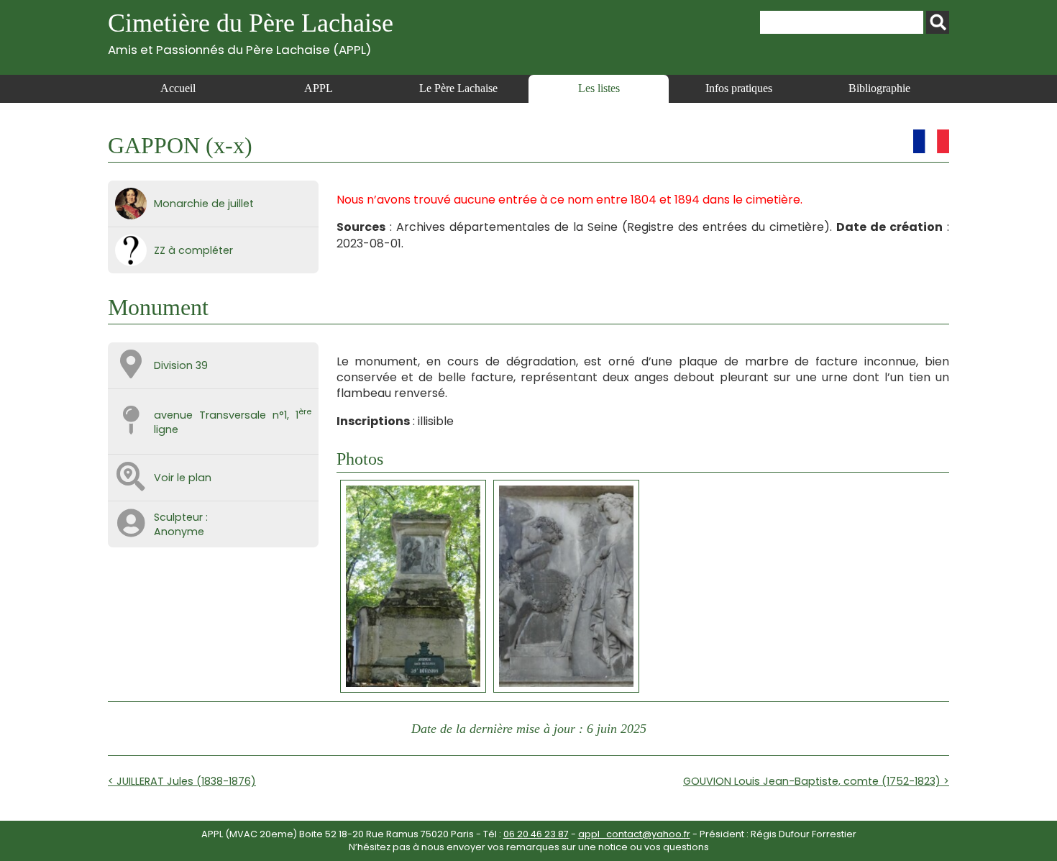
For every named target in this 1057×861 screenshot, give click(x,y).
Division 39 (181, 365)
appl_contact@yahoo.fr (634, 834)
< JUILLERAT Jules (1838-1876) (182, 781)
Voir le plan (182, 477)
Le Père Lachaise (458, 88)
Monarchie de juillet (204, 203)
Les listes (599, 88)
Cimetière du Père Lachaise (250, 33)
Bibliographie (879, 88)
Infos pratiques (738, 88)
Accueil (178, 88)
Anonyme (179, 531)
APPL (318, 88)
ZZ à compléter (193, 250)
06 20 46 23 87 (536, 834)
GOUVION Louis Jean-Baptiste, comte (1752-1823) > (816, 781)
